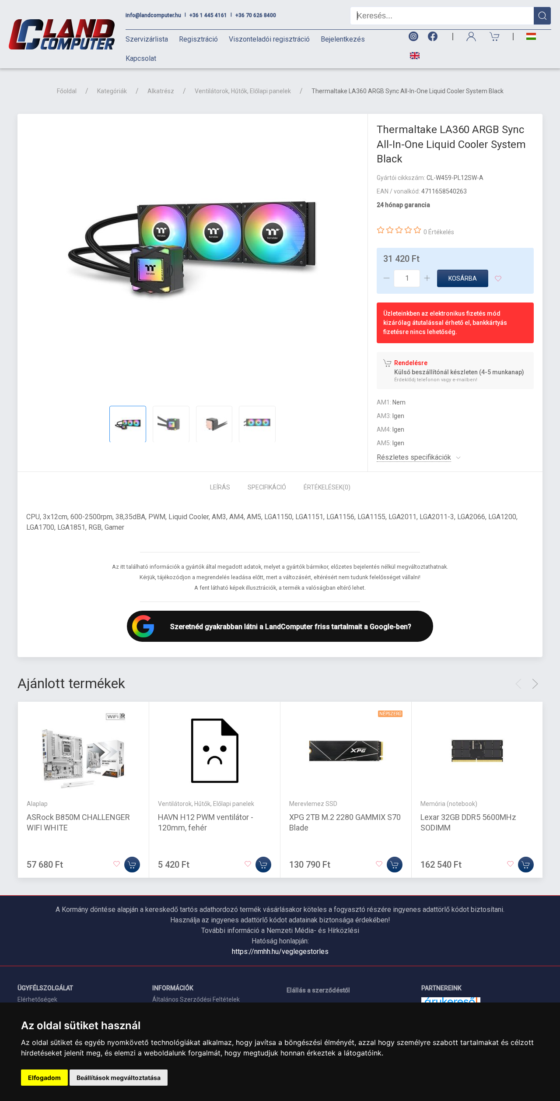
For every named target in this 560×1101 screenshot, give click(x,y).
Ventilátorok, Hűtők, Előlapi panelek (243, 91)
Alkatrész (160, 91)
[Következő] (535, 683)
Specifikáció (267, 487)
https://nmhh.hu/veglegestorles (280, 951)
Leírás (220, 487)
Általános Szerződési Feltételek (196, 999)
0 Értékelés (439, 232)
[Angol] (411, 55)
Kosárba (462, 278)
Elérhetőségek (37, 999)
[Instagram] (413, 36)
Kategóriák (112, 91)
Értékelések (327, 487)
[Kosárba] (132, 864)
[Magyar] (531, 36)
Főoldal (67, 91)
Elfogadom (44, 1077)
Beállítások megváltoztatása (119, 1077)
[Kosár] (495, 36)
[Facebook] (434, 36)
